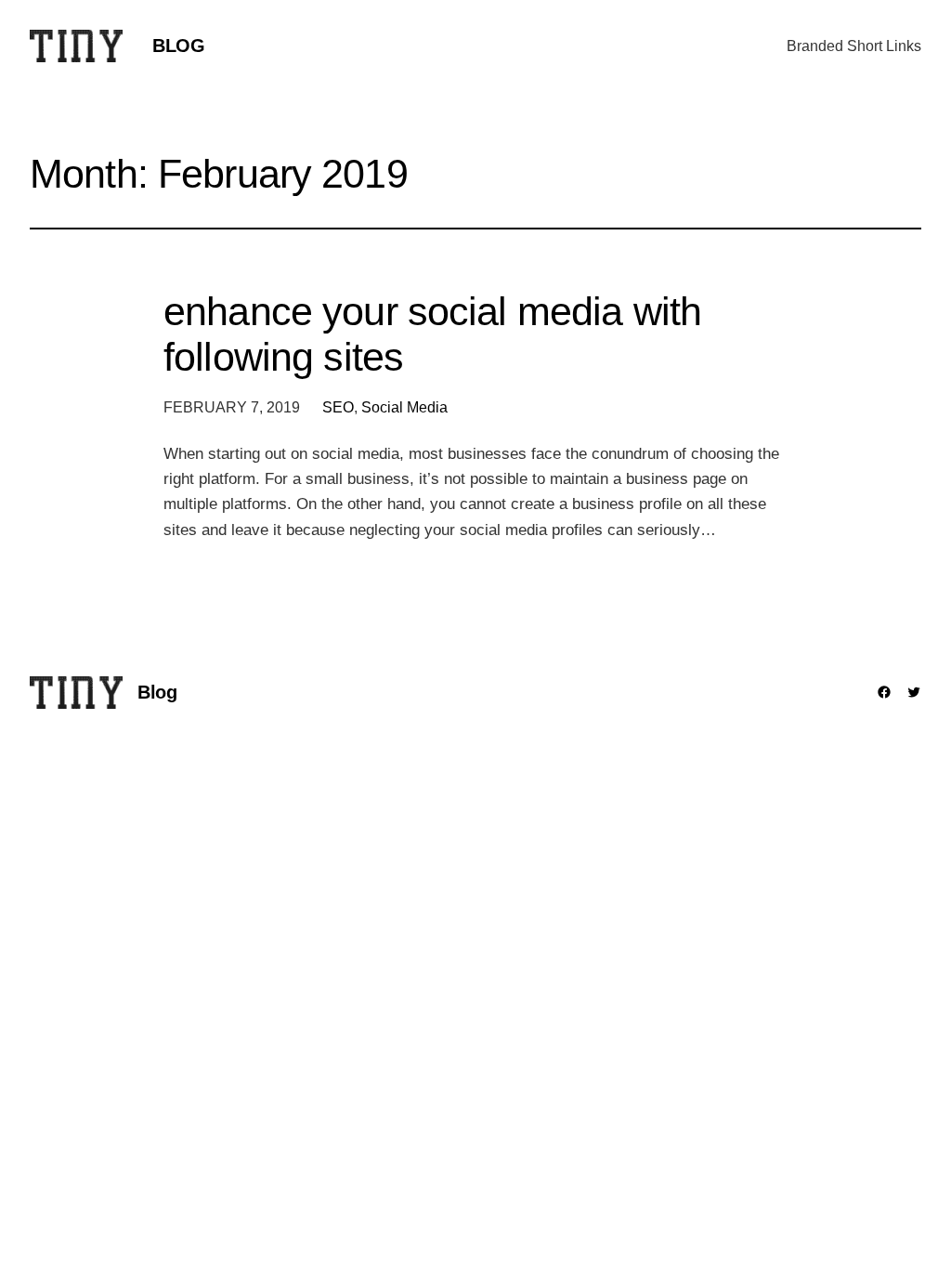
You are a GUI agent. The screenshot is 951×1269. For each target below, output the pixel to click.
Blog (178, 45)
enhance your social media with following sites (432, 334)
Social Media (404, 407)
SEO (338, 407)
